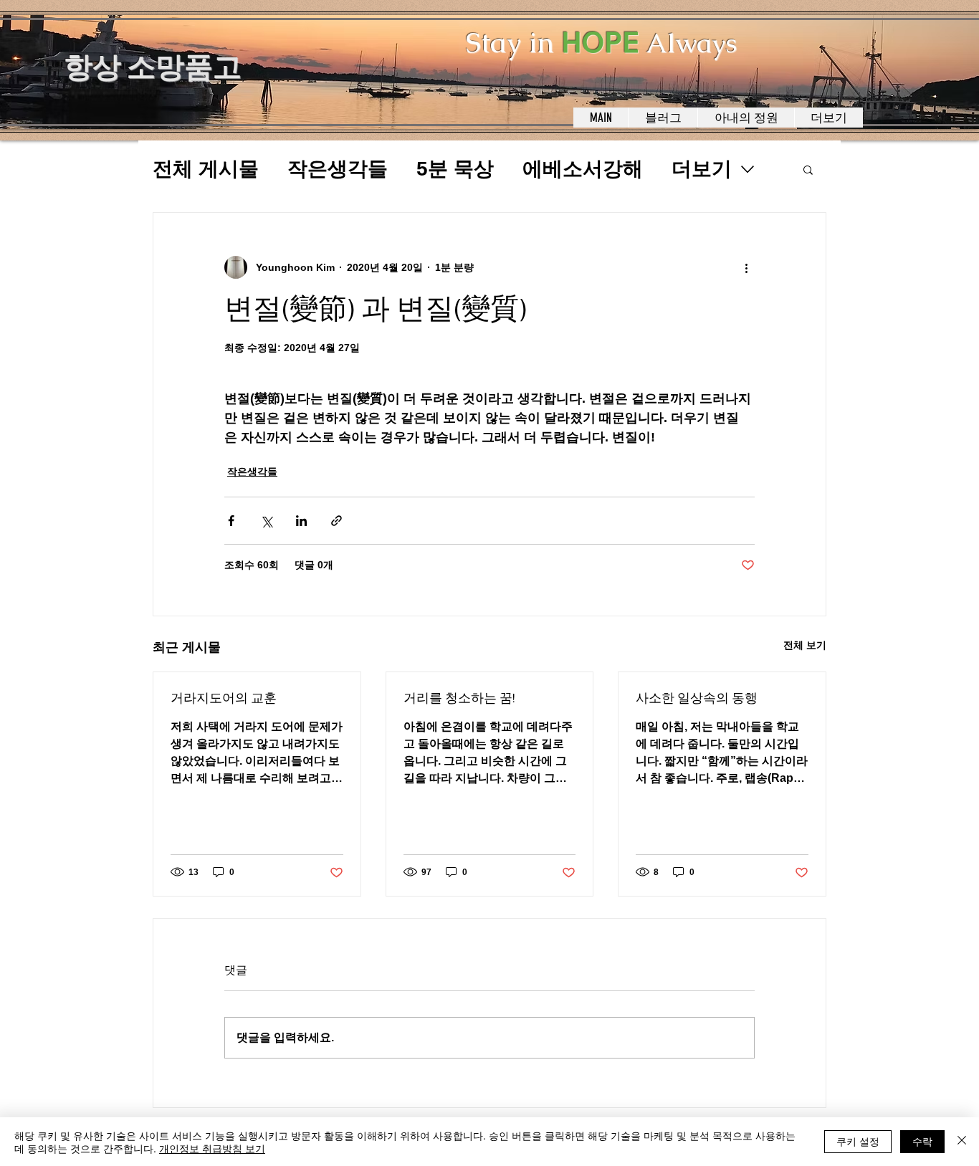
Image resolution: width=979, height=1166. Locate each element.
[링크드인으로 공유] (301, 520)
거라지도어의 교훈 (224, 698)
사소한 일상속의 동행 (697, 698)
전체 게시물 (206, 169)
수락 (922, 1141)
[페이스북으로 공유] (231, 520)
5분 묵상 (455, 169)
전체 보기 (804, 645)
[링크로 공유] (336, 520)
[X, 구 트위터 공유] (266, 520)
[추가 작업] (746, 267)
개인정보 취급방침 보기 (212, 1148)
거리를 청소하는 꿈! (459, 698)
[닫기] (961, 1142)
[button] (808, 169)
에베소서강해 (582, 169)
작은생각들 (337, 169)
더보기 (702, 169)
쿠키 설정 (857, 1141)
